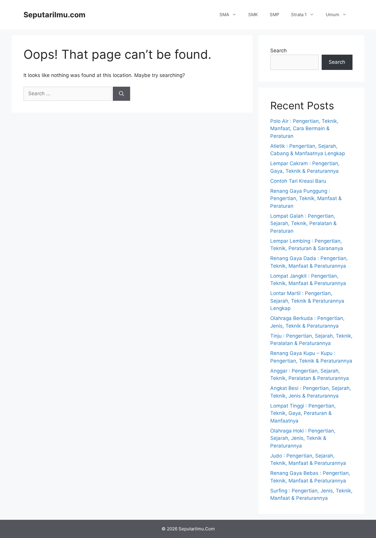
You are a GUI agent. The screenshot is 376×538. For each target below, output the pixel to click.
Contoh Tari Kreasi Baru (298, 181)
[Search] (121, 94)
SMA (224, 14)
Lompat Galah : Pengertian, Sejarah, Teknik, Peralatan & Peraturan (303, 223)
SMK (253, 14)
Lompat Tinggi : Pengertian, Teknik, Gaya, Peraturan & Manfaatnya (303, 413)
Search (278, 50)
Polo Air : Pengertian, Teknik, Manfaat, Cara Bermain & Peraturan (304, 128)
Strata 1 (299, 14)
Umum (332, 14)
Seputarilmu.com (54, 14)
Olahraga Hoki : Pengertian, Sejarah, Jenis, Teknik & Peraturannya (302, 438)
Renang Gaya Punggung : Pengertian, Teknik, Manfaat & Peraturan (306, 198)
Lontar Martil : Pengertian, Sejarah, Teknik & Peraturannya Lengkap (307, 300)
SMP (274, 14)
